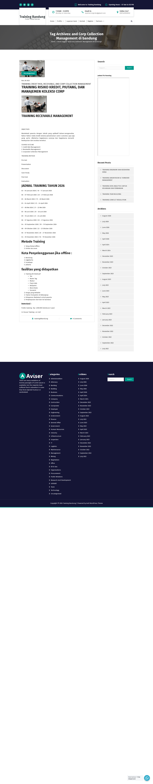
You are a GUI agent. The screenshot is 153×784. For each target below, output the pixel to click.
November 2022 (107, 331)
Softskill (54, 483)
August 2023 (106, 279)
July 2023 (105, 285)
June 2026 (105, 227)
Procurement (55, 473)
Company (54, 399)
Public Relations (57, 477)
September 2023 (108, 274)
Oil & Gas (54, 467)
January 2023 (107, 320)
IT (51, 443)
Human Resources (57, 429)
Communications (57, 395)
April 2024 (105, 245)
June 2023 (105, 291)
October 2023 (106, 268)
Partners (99, 21)
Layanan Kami (72, 21)
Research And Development (61, 480)
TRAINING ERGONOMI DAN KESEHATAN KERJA (116, 171)
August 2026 (106, 216)
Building (54, 389)
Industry (54, 433)
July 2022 (105, 349)
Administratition (56, 379)
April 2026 (105, 239)
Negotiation (55, 460)
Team (53, 487)
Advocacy (54, 382)
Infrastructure (56, 436)
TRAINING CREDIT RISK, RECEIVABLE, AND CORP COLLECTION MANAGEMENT (56, 84)
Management (55, 453)
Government (55, 426)
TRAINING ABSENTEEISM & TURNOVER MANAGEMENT (115, 179)
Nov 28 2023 (25, 80)
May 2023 (105, 297)
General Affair (56, 423)
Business (54, 392)
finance (53, 419)
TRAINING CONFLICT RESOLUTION (114, 200)
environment (55, 416)
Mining (53, 456)
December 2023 (107, 256)
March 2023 (106, 308)
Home (52, 21)
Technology (55, 490)
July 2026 (105, 221)
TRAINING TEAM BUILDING (111, 194)
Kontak (82, 21)
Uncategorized (29, 73)
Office (53, 463)
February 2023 (107, 314)
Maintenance (55, 450)
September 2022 (108, 343)
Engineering (55, 412)
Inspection (54, 439)
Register (90, 21)
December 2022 (107, 325)
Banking (54, 385)
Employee (54, 409)
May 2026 (105, 233)
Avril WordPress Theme (94, 503)
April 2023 (105, 302)
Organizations (56, 470)
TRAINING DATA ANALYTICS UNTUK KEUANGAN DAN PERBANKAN (114, 187)
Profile (59, 21)
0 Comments (77, 319)
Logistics (54, 446)
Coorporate (55, 406)
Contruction (55, 402)
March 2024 (106, 250)
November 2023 (107, 262)
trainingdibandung (41, 319)
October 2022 (106, 337)
